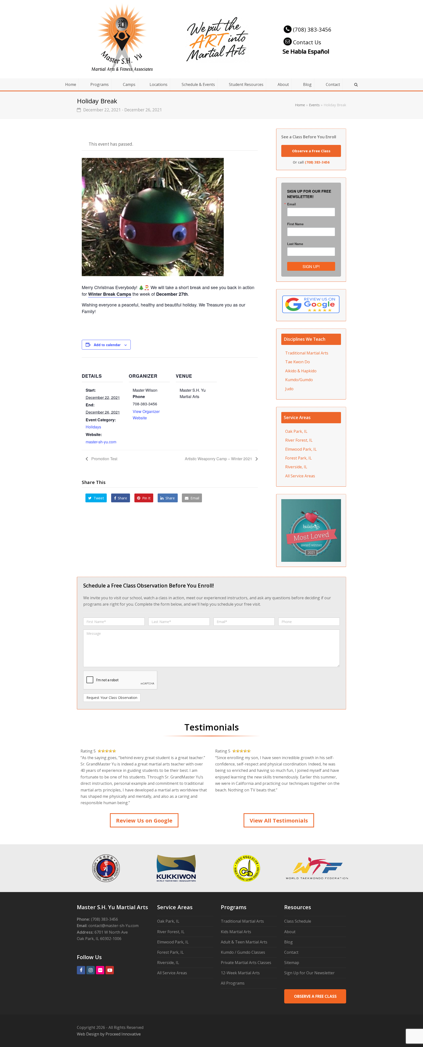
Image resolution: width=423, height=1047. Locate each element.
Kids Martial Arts (236, 931)
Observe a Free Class (311, 150)
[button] (96, 498)
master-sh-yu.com (101, 442)
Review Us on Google (144, 820)
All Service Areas (300, 476)
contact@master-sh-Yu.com (113, 925)
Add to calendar (107, 344)
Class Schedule (297, 921)
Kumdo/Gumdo (299, 379)
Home (300, 105)
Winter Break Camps (109, 294)
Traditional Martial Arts (306, 353)
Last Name (295, 243)
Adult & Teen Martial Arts (244, 942)
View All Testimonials (279, 820)
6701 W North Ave (111, 932)
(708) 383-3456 (312, 29)
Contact (291, 952)
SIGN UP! (311, 266)
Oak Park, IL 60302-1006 (99, 938)
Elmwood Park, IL (301, 449)
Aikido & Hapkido (301, 371)
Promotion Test (103, 458)
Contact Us (307, 42)
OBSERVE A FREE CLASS (315, 996)
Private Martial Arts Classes (246, 962)
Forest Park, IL (298, 458)
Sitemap (291, 962)
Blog (288, 942)
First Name (295, 223)
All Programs (233, 983)
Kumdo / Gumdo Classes (243, 952)
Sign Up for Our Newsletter (309, 973)
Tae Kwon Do (297, 362)
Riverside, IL (296, 467)
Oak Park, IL (296, 431)
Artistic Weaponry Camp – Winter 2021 (219, 458)
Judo (289, 388)
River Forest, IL (299, 440)
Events (314, 105)
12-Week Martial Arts (240, 973)
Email (291, 204)
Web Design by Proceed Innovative (109, 1034)
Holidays (93, 427)
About (289, 931)
